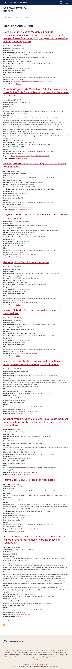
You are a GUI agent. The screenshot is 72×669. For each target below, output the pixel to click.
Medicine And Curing (45, 82)
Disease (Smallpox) (32, 303)
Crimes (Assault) (31, 156)
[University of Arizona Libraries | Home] (13, 641)
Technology (20, 414)
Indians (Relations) (17, 411)
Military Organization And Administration (24, 82)
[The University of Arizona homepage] (15, 2)
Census (13, 614)
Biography (23, 158)
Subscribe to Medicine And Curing (4, 625)
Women (22, 156)
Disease (33, 255)
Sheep (13, 156)
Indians (13, 255)
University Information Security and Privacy (36, 664)
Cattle (18, 156)
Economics (24, 209)
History (18, 257)
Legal (18, 158)
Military (18, 84)
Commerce (14, 207)
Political (18, 617)
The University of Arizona (51, 667)
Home (9, 17)
